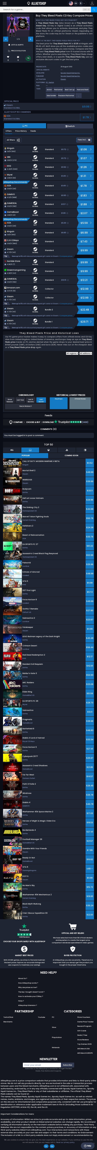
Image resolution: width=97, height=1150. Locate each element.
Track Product (25, 406)
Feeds (33, 131)
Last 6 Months (31, 400)
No (52, 1146)
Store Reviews (83, 1039)
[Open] (4, 3)
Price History (21, 131)
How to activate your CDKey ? (30, 996)
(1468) (84, 422)
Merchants (7, 1022)
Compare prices (66, 256)
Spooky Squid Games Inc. (70, 73)
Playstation (57, 1037)
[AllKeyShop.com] (36, 3)
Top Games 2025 (84, 1044)
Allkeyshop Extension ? (27, 1005)
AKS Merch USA (83, 1048)
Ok (46, 1146)
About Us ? (22, 978)
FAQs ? (21, 1001)
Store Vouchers (83, 1017)
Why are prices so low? (27, 987)
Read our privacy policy (65, 1142)
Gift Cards (81, 1031)
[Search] (94, 9)
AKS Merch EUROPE (85, 1053)
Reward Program (84, 1026)
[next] (30, 39)
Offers (8, 131)
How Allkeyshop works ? (28, 983)
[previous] (5, 39)
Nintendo (56, 1047)
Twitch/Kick (8, 1017)
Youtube (41, 1017)
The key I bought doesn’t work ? (31, 992)
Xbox (54, 1027)
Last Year (20, 400)
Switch (51, 82)
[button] (92, 3)
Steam (63, 79)
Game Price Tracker (85, 1022)
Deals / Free (82, 1035)
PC (53, 1017)
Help (89, 1145)
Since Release (10, 400)
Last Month (41, 400)
